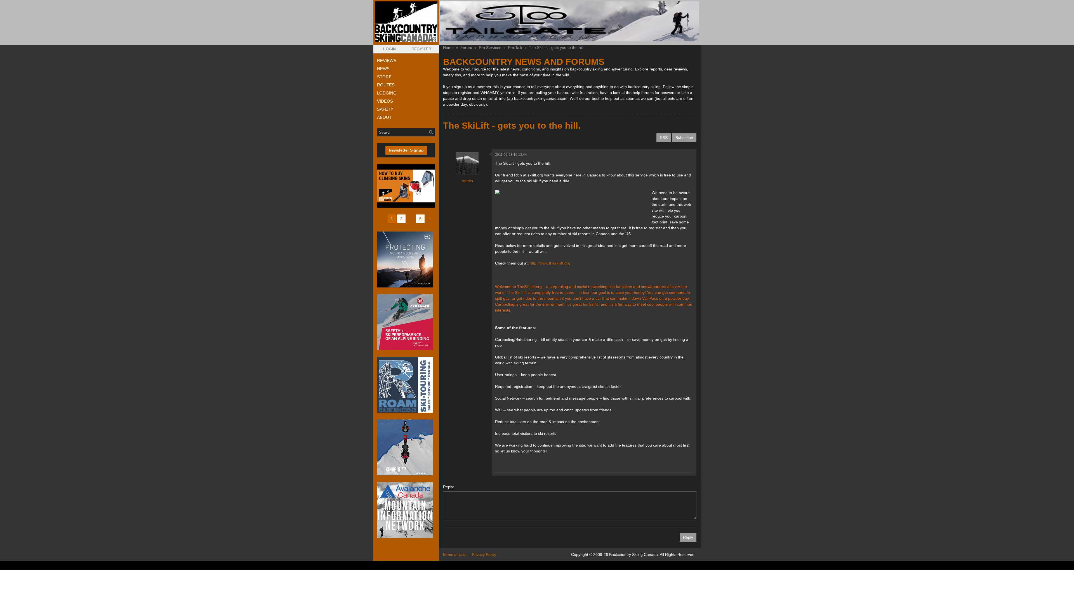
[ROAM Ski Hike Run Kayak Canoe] (406, 385)
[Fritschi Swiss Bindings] (406, 322)
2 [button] (401, 218)
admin (467, 180)
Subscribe (684, 137)
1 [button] (392, 218)
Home (448, 47)
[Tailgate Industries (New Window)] (569, 21)
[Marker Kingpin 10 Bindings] (406, 447)
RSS (664, 137)
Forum (466, 47)
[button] (389, 49)
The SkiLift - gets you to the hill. (557, 47)
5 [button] (420, 218)
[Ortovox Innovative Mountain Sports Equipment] (406, 259)
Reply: (448, 487)
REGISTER (421, 49)
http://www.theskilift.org (550, 263)
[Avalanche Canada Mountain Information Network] (406, 510)
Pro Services (490, 47)
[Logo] (406, 21)
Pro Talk (515, 47)
